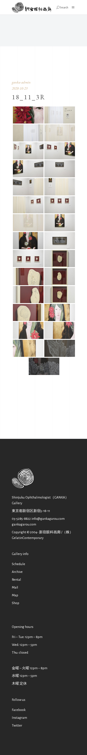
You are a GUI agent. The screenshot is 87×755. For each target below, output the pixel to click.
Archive (17, 572)
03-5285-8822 (21, 518)
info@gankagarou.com (48, 518)
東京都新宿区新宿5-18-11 (31, 511)
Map (15, 595)
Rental (16, 579)
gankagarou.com (24, 524)
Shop (15, 603)
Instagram (19, 717)
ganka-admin (21, 82)
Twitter (17, 725)
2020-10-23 (19, 88)
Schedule (18, 564)
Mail (15, 587)
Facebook (19, 710)
